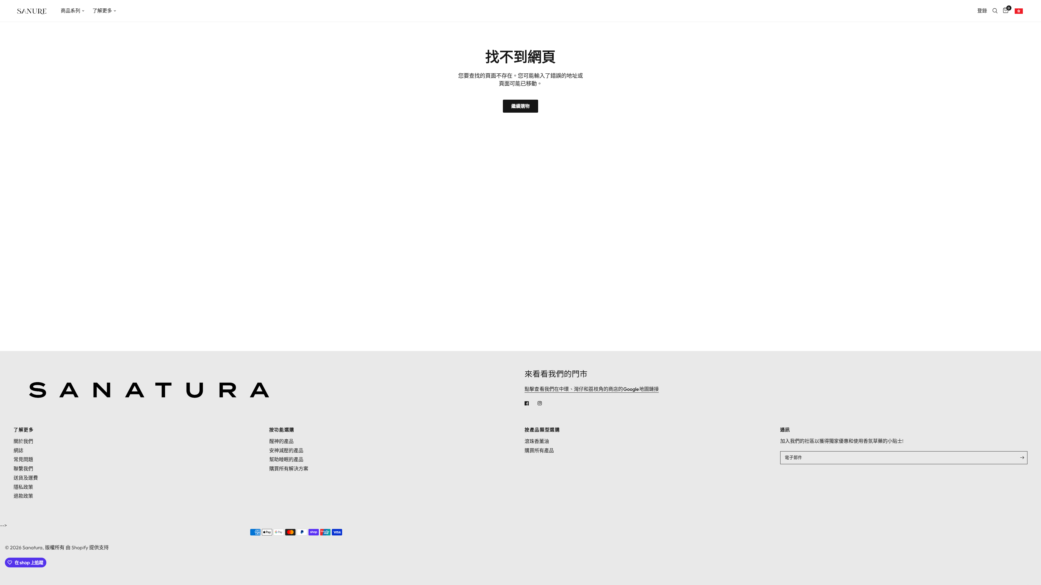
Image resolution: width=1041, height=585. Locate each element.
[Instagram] (544, 403)
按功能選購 (281, 430)
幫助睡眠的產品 (286, 459)
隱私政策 (23, 487)
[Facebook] (530, 403)
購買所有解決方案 (288, 469)
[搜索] (995, 11)
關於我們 (23, 441)
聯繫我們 (23, 469)
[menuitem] (72, 11)
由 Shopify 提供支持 (87, 547)
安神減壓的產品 (286, 450)
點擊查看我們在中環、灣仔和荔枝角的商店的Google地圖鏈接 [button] (592, 389)
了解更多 (102, 11)
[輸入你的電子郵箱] (1022, 457)
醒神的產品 (281, 441)
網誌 (18, 450)
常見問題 (23, 459)
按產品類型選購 (542, 430)
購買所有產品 (539, 450)
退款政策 (23, 496)
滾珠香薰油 (537, 441)
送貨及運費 (26, 478)
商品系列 (70, 11)
